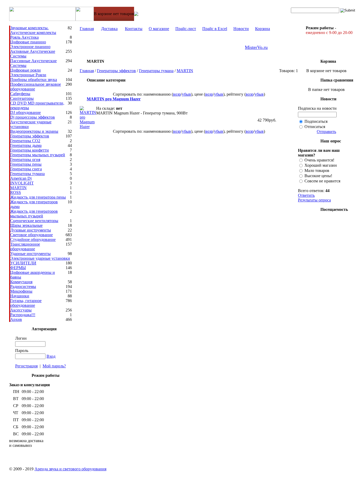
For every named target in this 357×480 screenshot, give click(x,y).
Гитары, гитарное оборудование (26, 303)
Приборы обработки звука (33, 79)
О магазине (159, 28)
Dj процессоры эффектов (32, 117)
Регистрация (26, 366)
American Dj (21, 178)
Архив (16, 319)
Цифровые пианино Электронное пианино (30, 44)
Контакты (133, 28)
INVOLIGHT (22, 183)
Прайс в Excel (214, 28)
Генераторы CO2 (25, 140)
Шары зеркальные (26, 225)
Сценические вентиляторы (34, 220)
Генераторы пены (26, 164)
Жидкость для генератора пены (38, 197)
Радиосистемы (23, 286)
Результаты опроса (314, 200)
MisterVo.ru (256, 47)
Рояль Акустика (24, 37)
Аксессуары (21, 310)
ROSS (15, 192)
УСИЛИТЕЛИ (23, 263)
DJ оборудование (25, 112)
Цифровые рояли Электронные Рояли (28, 72)
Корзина (262, 28)
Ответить (306, 195)
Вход (51, 356)
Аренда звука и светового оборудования (70, 469)
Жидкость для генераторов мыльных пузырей (34, 213)
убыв (186, 94)
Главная (87, 28)
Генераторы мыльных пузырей (37, 155)
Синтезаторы (22, 98)
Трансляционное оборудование (25, 246)
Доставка (109, 28)
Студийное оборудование (33, 239)
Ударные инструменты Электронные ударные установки (40, 256)
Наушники (19, 296)
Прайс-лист (185, 28)
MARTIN (18, 188)
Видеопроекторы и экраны (34, 131)
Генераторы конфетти (29, 150)
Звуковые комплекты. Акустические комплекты (33, 30)
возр (177, 94)
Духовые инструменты (30, 230)
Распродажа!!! (22, 315)
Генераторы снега (26, 169)
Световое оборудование (31, 235)
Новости (241, 28)
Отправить (326, 131)
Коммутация (21, 282)
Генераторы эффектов (29, 136)
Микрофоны (21, 291)
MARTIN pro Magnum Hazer (114, 99)
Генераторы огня (25, 159)
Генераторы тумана (27, 173)
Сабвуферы (20, 93)
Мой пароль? (54, 366)
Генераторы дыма (26, 145)
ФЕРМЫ (18, 267)
